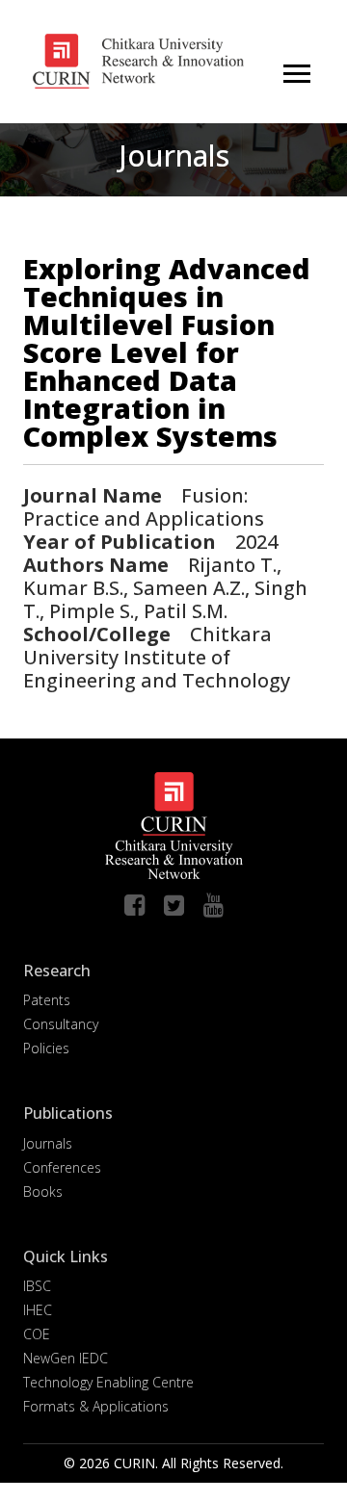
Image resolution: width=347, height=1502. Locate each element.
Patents (46, 1000)
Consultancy (60, 1024)
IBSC (37, 1286)
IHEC (37, 1310)
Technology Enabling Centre (108, 1382)
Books (43, 1191)
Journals (47, 1143)
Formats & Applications (96, 1406)
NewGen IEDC (65, 1358)
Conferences (62, 1167)
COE (36, 1334)
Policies (46, 1048)
